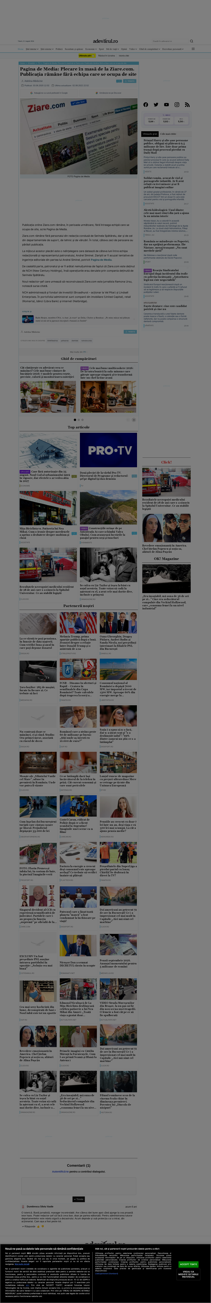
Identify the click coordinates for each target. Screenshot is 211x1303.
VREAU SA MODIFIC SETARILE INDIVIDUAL (188, 1274)
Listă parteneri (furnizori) (106, 1273)
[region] (105, 1273)
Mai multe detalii (22, 1264)
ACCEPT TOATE (188, 1264)
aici (27, 1285)
